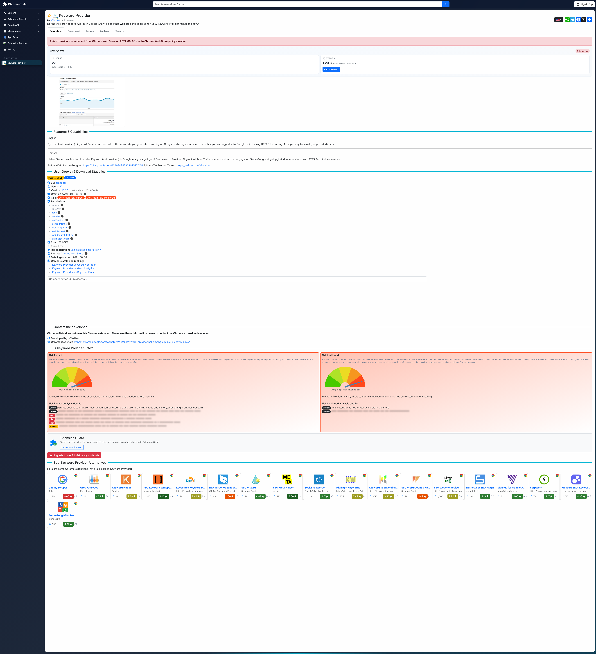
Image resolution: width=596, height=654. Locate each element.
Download (74, 31)
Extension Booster (17, 43)
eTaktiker (55, 20)
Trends (119, 31)
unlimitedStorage (60, 238)
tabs (54, 212)
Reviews (105, 31)
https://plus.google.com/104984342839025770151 (113, 165)
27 (60, 186)
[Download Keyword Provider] (455, 64)
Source (90, 31)
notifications (58, 220)
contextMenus (59, 223)
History (12, 58)
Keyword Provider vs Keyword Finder (74, 272)
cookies (56, 216)
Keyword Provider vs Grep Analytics (73, 268)
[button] (584, 4)
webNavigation (60, 227)
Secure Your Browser (71, 447)
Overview (56, 31)
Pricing (11, 49)
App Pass (13, 37)
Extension (69, 20)
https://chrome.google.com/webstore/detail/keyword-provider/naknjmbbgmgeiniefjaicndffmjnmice (132, 341)
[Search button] (445, 4)
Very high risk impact (71, 197)
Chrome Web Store (72, 253)
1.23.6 (65, 190)
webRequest (58, 231)
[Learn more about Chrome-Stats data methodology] (86, 253)
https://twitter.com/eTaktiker (193, 165)
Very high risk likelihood (101, 197)
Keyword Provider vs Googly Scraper (74, 264)
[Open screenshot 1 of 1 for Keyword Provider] (86, 102)
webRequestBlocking (63, 235)
